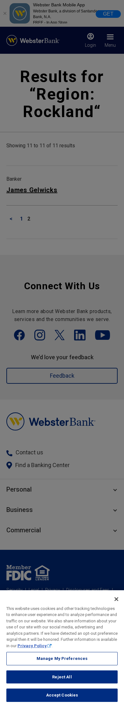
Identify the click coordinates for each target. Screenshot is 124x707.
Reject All (62, 677)
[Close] (116, 599)
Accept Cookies (62, 695)
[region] (62, 648)
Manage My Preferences (62, 658)
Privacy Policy (32, 645)
